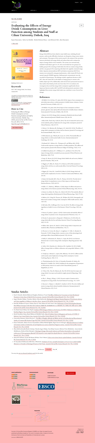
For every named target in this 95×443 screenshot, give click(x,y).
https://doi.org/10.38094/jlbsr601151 (20, 124)
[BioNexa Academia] (23, 386)
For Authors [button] (55, 10)
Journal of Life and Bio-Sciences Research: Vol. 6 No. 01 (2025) (57, 320)
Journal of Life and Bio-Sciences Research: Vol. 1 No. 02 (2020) (58, 297)
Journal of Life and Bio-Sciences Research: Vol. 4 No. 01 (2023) (42, 312)
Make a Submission (71, 373)
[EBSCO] (46, 386)
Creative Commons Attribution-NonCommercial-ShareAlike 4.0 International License (21, 104)
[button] (14, 43)
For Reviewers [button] (78, 10)
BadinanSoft (20, 437)
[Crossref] (57, 398)
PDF (81, 25)
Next (54, 349)
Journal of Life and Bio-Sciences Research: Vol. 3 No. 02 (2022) (49, 316)
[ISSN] (65, 385)
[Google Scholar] (21, 414)
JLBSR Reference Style (53, 377)
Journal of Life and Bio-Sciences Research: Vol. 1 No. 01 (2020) (58, 301)
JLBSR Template (52, 375)
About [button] (14, 10)
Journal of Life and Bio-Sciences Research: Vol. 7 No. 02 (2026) (62, 344)
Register (77, 2)
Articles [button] (33, 10)
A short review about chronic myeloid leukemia (60, 337)
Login (81, 2)
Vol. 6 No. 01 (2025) (16, 19)
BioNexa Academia (23, 433)
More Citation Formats (17, 127)
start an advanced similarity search (27, 353)
